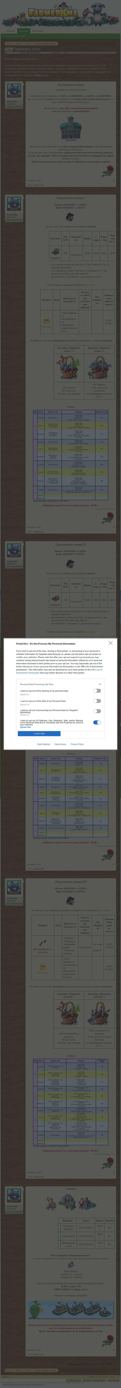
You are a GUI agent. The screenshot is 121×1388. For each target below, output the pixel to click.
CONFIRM (39, 734)
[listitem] (60, 684)
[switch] (97, 691)
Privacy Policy (77, 744)
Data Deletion (43, 744)
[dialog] (60, 694)
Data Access (60, 744)
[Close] (111, 644)
